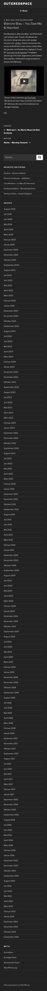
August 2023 (9, 392)
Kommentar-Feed (11, 963)
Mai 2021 (8, 530)
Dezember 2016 (11, 799)
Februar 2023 (10, 423)
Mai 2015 (8, 896)
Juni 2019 (8, 647)
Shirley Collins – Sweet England (18, 194)
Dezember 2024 (11, 311)
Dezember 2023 (11, 372)
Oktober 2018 (10, 687)
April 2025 (8, 290)
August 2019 (9, 637)
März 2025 (8, 295)
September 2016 (11, 815)
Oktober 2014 (10, 932)
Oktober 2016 (10, 810)
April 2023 (8, 413)
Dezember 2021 (11, 494)
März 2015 (8, 906)
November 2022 (11, 438)
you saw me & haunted (17, 52)
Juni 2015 (8, 891)
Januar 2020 (9, 611)
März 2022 (8, 479)
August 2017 (9, 759)
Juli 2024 (8, 336)
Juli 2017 (7, 764)
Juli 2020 (8, 581)
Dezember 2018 (11, 677)
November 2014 (11, 927)
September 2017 (11, 754)
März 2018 (8, 723)
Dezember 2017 (11, 738)
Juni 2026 (8, 219)
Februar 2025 (10, 301)
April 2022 (8, 474)
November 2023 (11, 377)
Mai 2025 (8, 285)
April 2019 (8, 657)
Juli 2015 (8, 886)
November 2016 (11, 804)
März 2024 (8, 357)
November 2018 (11, 682)
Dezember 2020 (11, 555)
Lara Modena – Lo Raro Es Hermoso (19, 183)
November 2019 (11, 621)
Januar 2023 (9, 428)
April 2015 (8, 901)
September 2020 (11, 570)
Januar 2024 (9, 367)
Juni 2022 (8, 464)
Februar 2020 (10, 606)
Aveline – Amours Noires (15, 173)
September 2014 (11, 937)
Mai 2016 (8, 835)
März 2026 (8, 234)
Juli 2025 (8, 275)
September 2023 (11, 387)
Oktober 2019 (10, 626)
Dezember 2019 (11, 616)
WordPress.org (10, 968)
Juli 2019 (8, 642)
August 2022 (9, 453)
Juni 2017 (8, 769)
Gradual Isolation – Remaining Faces (19, 188)
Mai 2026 (8, 224)
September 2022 (11, 448)
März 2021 (8, 540)
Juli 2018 (8, 703)
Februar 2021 (9, 545)
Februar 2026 (10, 240)
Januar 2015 (9, 916)
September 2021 (11, 509)
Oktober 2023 (10, 382)
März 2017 (8, 784)
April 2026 (8, 229)
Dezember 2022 (11, 433)
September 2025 (11, 265)
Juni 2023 (8, 402)
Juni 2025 (8, 280)
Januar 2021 (9, 550)
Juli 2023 (8, 397)
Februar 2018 (10, 728)
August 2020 (9, 575)
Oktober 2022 (10, 443)
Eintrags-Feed (10, 957)
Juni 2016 (8, 830)
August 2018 (9, 698)
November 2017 (11, 743)
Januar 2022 (9, 489)
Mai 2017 (8, 774)
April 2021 (8, 535)
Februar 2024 (10, 362)
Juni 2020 (8, 586)
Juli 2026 (8, 214)
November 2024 (11, 316)
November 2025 (11, 255)
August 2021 (9, 514)
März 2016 (8, 845)
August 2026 (9, 209)
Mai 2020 (8, 591)
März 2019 (8, 662)
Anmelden (8, 952)
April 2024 (8, 351)
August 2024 (9, 331)
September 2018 (11, 693)
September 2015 (11, 876)
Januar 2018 (9, 733)
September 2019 (11, 631)
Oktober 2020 (10, 565)
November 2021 (11, 499)
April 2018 (8, 718)
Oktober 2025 (10, 260)
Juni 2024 (8, 341)
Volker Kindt (26, 20)
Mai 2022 (8, 469)
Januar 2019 (9, 672)
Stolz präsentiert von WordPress (17, 985)
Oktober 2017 (10, 749)
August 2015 (9, 881)
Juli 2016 (8, 825)
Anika (17, 43)
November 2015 (11, 866)
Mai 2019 (8, 652)
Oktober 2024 (10, 321)
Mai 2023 (8, 408)
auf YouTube (30, 98)
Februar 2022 (10, 484)
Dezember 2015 (11, 860)
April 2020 (8, 596)
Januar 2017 (9, 794)
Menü (24, 11)
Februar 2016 (10, 850)
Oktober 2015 (10, 871)
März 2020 (8, 601)
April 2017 (8, 779)
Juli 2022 (8, 458)
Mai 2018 (8, 713)
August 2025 (9, 270)
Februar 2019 (10, 667)
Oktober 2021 (10, 504)
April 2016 (8, 840)
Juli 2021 (7, 520)
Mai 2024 (8, 346)
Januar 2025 (9, 306)
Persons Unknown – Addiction (17, 178)
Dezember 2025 (11, 250)
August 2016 (9, 820)
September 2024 (11, 326)
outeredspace (18, 3)
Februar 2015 (10, 911)
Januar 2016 (9, 855)
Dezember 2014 (11, 922)
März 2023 (8, 418)
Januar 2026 (9, 245)
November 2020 (11, 560)
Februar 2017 (9, 789)
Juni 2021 (8, 525)
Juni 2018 (8, 708)
